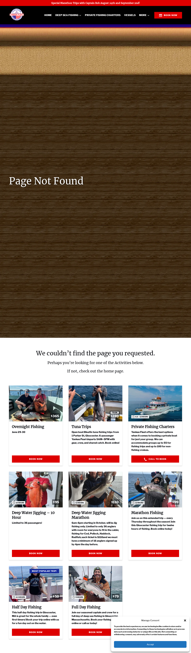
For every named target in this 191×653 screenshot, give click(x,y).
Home (48, 15)
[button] (185, 620)
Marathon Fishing (147, 512)
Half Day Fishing (26, 607)
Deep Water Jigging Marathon (89, 515)
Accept (150, 644)
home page (113, 371)
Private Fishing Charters (103, 15)
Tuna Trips (81, 426)
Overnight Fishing (28, 426)
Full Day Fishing (86, 607)
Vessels (130, 15)
